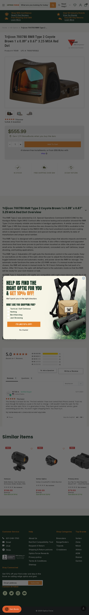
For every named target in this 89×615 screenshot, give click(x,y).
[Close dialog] (83, 278)
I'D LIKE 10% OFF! (24, 324)
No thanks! (23, 330)
